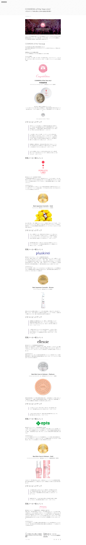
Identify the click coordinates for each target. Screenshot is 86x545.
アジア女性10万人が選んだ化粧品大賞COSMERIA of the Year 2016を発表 (33, 535)
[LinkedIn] (58, 539)
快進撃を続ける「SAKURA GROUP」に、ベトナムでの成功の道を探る (51, 535)
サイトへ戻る (28, 539)
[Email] (60, 539)
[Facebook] (54, 539)
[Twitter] (56, 539)
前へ (26, 532)
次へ (44, 532)
